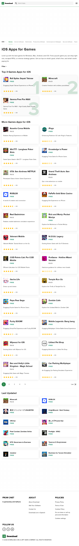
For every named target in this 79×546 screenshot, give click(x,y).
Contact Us (32, 509)
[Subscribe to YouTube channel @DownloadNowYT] (12, 529)
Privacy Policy (59, 502)
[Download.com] (7, 3)
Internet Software (19, 42)
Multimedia (28, 42)
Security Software (67, 42)
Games (11, 42)
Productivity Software (39, 42)
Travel (75, 42)
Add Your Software (35, 505)
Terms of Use (59, 505)
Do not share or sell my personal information (62, 514)
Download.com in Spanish (37, 513)
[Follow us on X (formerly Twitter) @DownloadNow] (8, 529)
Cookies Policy (59, 509)
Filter (3, 66)
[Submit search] (16, 3)
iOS (3, 42)
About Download (34, 502)
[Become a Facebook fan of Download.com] (4, 529)
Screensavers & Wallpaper (54, 42)
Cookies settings (60, 518)
